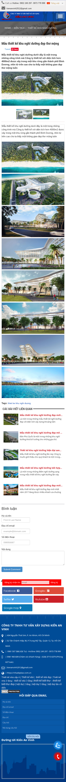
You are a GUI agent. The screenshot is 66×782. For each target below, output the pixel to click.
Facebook (10, 590)
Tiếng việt (55, 3)
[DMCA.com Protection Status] (11, 692)
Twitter (7, 599)
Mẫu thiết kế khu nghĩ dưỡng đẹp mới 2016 (41, 415)
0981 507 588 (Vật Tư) (17, 651)
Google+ (40, 590)
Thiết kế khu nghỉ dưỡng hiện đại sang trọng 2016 (41, 450)
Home (8, 27)
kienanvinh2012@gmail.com (19, 8)
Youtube (40, 599)
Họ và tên (6, 515)
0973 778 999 (39, 3)
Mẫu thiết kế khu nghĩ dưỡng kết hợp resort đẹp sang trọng (41, 467)
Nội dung (6, 549)
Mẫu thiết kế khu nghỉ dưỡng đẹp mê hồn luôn (41, 432)
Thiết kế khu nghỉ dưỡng (42, 27)
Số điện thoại (8, 537)
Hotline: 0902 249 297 (22, 3)
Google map (11, 607)
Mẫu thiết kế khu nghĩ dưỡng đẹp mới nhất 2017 (41, 485)
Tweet (7, 49)
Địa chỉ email (8, 525)
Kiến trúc (19, 27)
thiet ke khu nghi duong (19, 403)
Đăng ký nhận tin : (13, 582)
